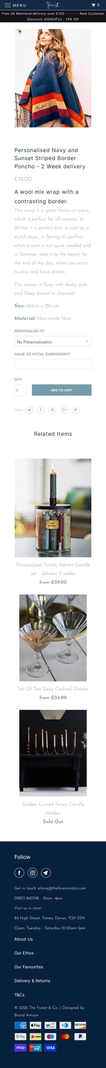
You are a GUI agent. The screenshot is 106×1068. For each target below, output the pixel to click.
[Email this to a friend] (75, 410)
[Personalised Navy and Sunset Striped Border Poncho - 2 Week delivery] (53, 78)
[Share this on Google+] (63, 410)
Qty (18, 380)
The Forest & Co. (43, 1008)
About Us (23, 939)
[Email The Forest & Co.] (47, 873)
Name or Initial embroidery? (42, 354)
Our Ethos (24, 952)
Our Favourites (28, 966)
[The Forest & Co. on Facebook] (20, 873)
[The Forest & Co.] (53, 5)
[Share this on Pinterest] (51, 410)
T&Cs (19, 994)
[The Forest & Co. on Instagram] (34, 873)
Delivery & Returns (32, 980)
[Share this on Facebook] (40, 410)
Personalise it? (29, 331)
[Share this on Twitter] (28, 410)
